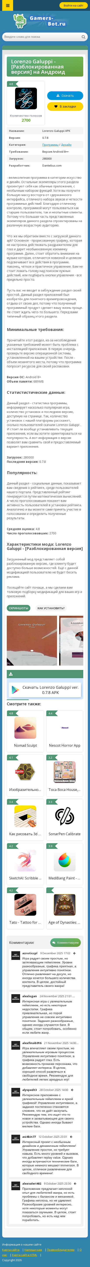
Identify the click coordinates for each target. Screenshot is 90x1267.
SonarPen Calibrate (65, 834)
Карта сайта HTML (24, 1255)
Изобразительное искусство (25, 789)
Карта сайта (10, 1250)
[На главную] (45, 21)
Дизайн (66, 145)
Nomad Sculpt (25, 745)
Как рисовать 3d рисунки (25, 834)
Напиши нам (33, 1250)
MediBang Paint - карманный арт (64, 878)
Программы (50, 145)
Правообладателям (60, 1250)
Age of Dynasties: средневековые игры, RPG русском (64, 922)
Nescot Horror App (64, 745)
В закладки (68, 106)
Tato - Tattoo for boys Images (25, 922)
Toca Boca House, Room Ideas (64, 789)
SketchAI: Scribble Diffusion (25, 878)
